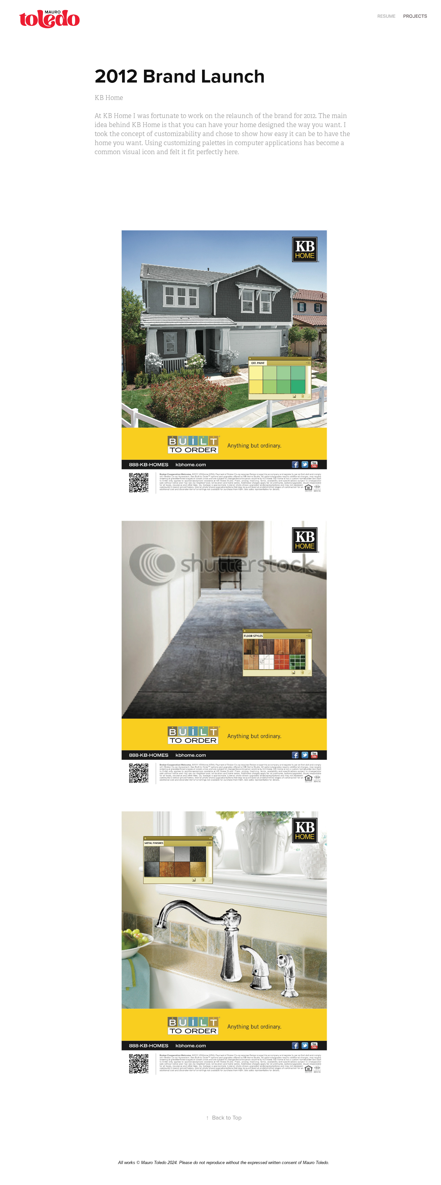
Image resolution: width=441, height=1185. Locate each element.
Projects (415, 16)
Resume (386, 16)
